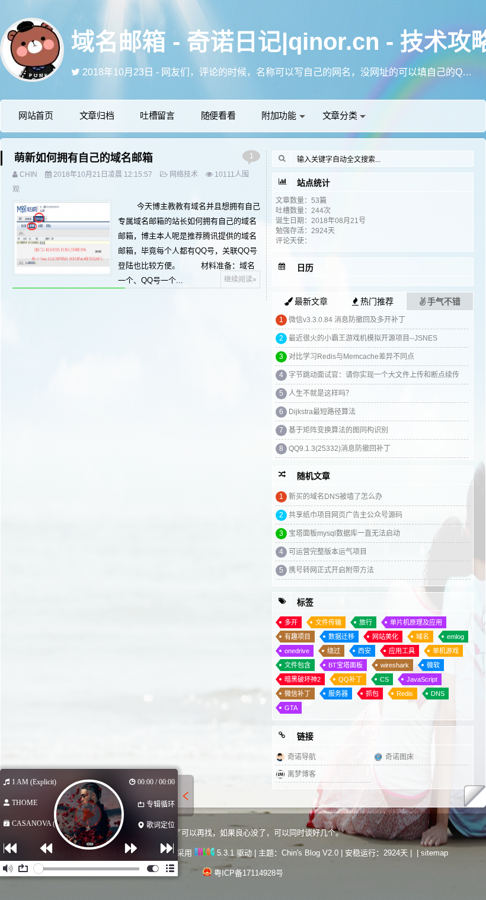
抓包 (372, 693)
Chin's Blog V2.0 (310, 852)
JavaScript (422, 679)
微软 (433, 665)
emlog (455, 636)
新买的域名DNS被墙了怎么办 (335, 496)
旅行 (365, 622)
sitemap (434, 852)
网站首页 (35, 115)
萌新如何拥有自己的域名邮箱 (83, 158)
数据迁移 (341, 636)
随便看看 (218, 115)
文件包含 (297, 665)
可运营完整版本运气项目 (328, 552)
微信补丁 (297, 693)
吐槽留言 (157, 115)
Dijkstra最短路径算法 (322, 412)
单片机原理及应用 (416, 622)
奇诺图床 (399, 757)
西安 (364, 650)
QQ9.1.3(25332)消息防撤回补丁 (340, 448)
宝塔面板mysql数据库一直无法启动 (344, 533)
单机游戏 (446, 650)
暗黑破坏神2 (302, 679)
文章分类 (339, 115)
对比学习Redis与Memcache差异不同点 (351, 356)
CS (384, 679)
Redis (405, 693)
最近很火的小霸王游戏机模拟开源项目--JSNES (363, 338)
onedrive (296, 650)
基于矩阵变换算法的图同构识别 (338, 430)
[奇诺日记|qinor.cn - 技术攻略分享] (32, 48)
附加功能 (278, 115)
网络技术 (184, 174)
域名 (422, 636)
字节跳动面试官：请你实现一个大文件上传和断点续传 (374, 375)
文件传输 (328, 622)
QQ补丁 (350, 679)
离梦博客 (301, 774)
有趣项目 (297, 636)
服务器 (338, 693)
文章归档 (96, 115)
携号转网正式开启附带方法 (331, 570)
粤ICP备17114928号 (248, 873)
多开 (291, 622)
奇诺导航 (301, 757)
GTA (291, 707)
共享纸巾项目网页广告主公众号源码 (345, 515)
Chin (28, 174)
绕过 (333, 650)
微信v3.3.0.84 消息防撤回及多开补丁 (347, 320)
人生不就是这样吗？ (321, 393)
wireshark (395, 665)
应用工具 (402, 650)
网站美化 (385, 636)
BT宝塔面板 (345, 665)
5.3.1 (224, 852)
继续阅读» (240, 279)
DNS (438, 693)
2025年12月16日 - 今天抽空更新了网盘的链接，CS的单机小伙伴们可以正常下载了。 (260, 72)
